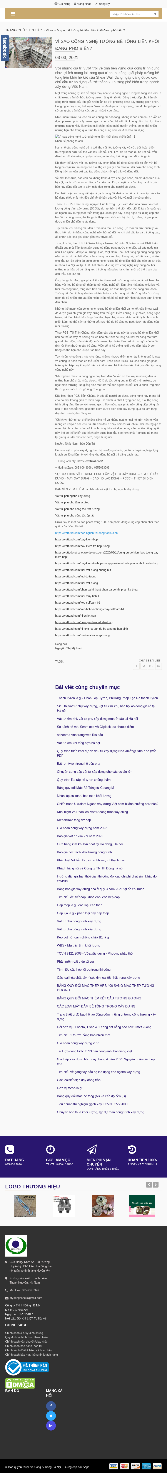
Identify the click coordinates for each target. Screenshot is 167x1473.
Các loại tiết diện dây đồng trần (78, 1080)
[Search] (155, 14)
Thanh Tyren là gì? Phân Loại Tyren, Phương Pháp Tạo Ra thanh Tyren (107, 698)
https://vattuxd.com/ (90, 461)
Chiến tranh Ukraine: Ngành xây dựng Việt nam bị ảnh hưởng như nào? (107, 804)
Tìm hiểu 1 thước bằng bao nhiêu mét (83, 1035)
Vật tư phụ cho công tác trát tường (77, 509)
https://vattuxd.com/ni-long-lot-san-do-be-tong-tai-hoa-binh (91, 628)
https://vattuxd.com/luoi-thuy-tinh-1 (77, 596)
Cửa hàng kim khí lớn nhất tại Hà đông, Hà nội (90, 844)
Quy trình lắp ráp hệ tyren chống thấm (84, 779)
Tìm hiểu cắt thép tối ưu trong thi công (83, 969)
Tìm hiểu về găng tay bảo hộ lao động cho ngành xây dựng (98, 1072)
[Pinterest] (158, 666)
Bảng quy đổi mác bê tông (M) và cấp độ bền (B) (91, 1096)
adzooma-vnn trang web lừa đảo (80, 735)
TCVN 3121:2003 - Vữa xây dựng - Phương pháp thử (95, 953)
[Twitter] (143, 666)
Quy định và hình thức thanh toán (26, 1337)
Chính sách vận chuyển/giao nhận (26, 1341)
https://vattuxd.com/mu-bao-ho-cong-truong (82, 635)
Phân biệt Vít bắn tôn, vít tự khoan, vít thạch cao (91, 860)
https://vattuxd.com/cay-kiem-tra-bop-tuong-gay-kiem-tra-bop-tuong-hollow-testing (106, 563)
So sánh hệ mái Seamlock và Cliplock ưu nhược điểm (95, 727)
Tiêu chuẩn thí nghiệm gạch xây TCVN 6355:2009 (92, 1104)
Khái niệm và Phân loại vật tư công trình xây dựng (92, 812)
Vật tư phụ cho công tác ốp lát (74, 515)
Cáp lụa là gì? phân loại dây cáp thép (83, 913)
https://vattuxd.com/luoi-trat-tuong (76, 583)
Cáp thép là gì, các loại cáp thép (79, 905)
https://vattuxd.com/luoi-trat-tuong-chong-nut (83, 570)
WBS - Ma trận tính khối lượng (78, 945)
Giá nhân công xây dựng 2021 (78, 1043)
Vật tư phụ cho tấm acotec (72, 502)
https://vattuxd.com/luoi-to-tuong (75, 576)
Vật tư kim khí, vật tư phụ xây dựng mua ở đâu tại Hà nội (97, 718)
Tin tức (35, 30)
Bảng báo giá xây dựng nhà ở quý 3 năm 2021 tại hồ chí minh (100, 889)
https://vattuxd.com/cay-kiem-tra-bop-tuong (82, 546)
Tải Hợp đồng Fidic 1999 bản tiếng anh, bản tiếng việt (94, 1051)
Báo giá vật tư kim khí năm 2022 (80, 836)
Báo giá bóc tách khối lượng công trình (84, 852)
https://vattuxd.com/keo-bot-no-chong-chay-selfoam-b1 (89, 609)
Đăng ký (104, 3)
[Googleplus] (151, 666)
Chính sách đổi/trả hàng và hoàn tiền (28, 1350)
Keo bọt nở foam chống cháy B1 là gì (83, 937)
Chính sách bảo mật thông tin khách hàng (31, 1354)
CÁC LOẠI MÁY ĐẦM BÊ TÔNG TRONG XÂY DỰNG (96, 1006)
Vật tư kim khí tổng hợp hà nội (78, 743)
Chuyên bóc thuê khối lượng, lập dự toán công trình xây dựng (100, 1112)
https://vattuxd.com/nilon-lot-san (75, 615)
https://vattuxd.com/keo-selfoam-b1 (77, 602)
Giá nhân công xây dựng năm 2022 (82, 828)
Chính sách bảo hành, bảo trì (23, 1346)
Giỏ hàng (64, 3)
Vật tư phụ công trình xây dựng (79, 921)
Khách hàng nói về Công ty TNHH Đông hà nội (90, 868)
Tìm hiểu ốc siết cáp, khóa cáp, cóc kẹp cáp (88, 897)
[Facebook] (136, 666)
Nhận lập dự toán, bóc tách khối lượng (84, 796)
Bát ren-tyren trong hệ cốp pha (78, 763)
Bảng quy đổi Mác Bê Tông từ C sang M (85, 788)
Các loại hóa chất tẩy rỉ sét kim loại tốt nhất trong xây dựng (98, 977)
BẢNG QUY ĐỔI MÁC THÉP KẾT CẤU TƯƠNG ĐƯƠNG (99, 998)
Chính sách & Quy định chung (24, 1333)
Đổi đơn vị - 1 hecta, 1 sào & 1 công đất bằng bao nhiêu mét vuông (104, 1027)
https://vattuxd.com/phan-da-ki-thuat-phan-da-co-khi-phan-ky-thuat (96, 589)
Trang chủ (15, 30)
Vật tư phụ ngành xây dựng (72, 496)
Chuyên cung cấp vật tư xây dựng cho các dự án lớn (94, 771)
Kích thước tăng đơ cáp (74, 820)
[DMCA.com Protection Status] (20, 1377)
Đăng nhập (84, 3)
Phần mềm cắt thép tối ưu (75, 961)
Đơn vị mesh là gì (69, 1088)
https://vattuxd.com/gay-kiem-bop (76, 539)
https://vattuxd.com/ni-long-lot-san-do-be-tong (83, 622)
